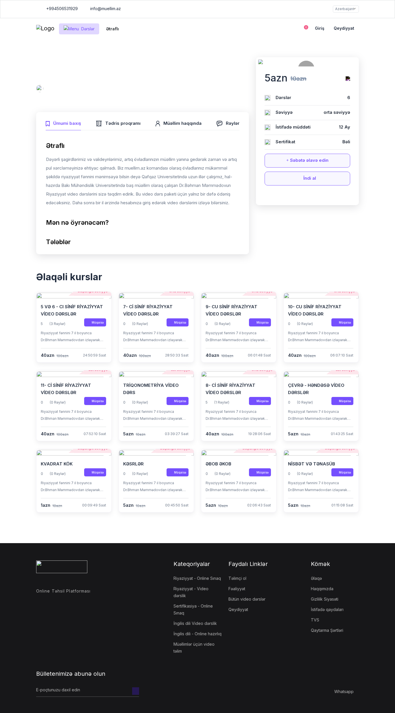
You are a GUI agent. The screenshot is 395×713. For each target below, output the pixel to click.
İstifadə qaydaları (327, 609)
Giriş (319, 28)
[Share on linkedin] (323, 197)
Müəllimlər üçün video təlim (194, 647)
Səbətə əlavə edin (308, 160)
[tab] (63, 122)
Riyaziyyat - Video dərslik (190, 592)
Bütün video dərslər (246, 599)
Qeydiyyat (344, 28)
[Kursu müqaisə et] (348, 78)
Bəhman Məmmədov (66, 89)
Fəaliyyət (236, 588)
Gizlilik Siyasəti (324, 599)
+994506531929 (61, 8)
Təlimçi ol (237, 578)
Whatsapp (344, 691)
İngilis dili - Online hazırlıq (197, 633)
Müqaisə (98, 322)
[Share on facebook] (291, 197)
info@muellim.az (105, 8)
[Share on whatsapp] (313, 197)
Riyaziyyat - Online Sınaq (197, 578)
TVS (315, 619)
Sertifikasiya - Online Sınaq (193, 609)
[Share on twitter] (302, 197)
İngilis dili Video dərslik (195, 623)
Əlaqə (316, 578)
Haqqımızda (322, 588)
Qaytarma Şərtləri (327, 630)
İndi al (309, 178)
